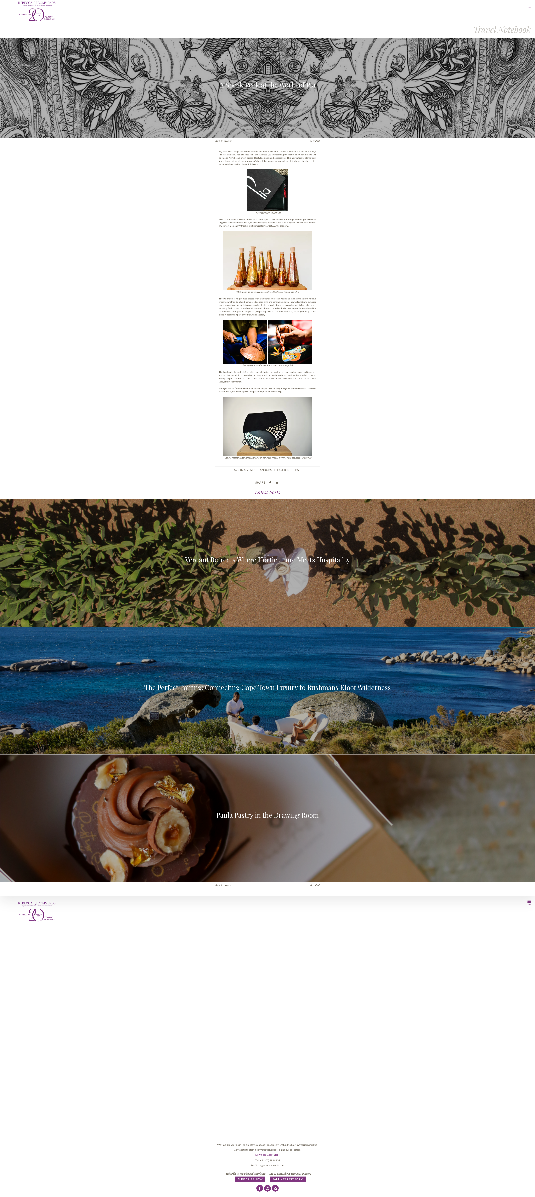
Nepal (295, 469)
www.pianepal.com (228, 378)
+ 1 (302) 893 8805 (270, 1160)
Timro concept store (291, 378)
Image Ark (248, 469)
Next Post (314, 141)
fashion (283, 469)
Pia (310, 154)
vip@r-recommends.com (271, 1165)
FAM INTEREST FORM (288, 1179)
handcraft (266, 469)
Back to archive (223, 141)
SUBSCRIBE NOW (250, 1179)
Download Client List (266, 1154)
